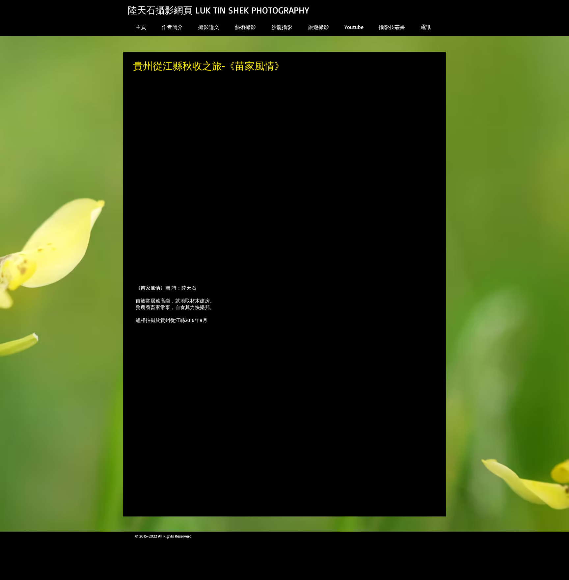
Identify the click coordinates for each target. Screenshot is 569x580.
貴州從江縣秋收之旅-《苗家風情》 (208, 65)
